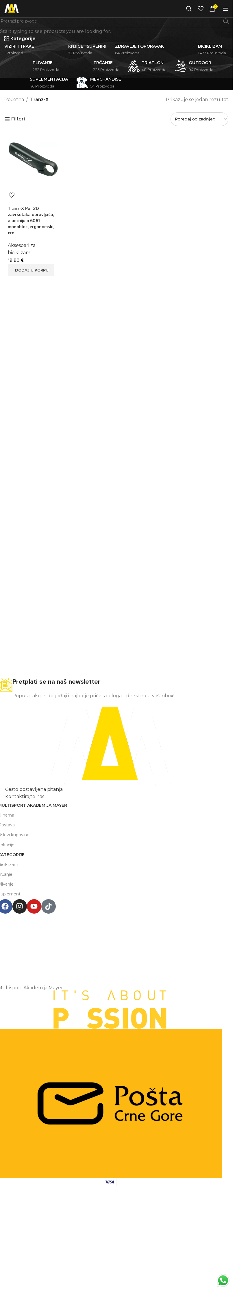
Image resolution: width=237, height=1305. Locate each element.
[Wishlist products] (200, 8)
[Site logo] (11, 8)
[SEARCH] (226, 21)
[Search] (189, 8)
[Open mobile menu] (225, 8)
